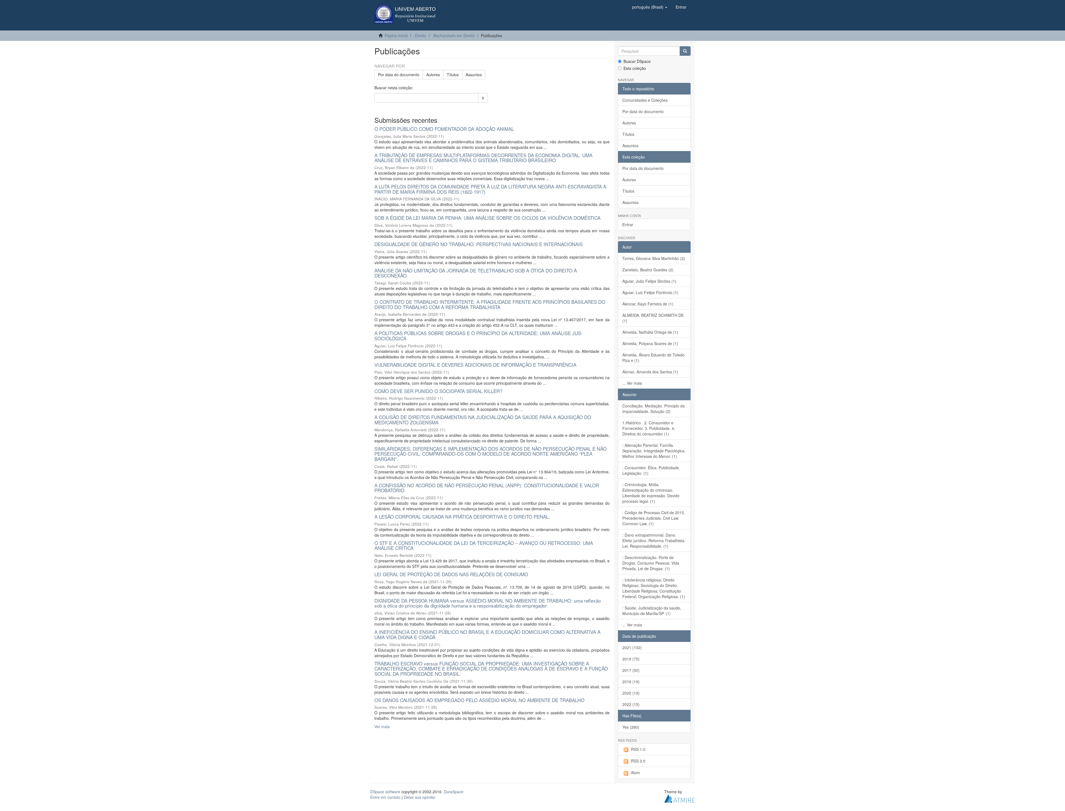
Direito (420, 35)
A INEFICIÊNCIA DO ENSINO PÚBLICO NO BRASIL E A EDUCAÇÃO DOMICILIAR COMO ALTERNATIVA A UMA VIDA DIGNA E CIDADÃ (487, 634)
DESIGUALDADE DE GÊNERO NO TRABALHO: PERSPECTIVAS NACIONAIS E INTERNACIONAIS (478, 244)
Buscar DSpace (637, 61)
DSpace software (385, 791)
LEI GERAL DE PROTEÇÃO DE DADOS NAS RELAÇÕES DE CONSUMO (451, 574)
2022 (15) (631, 704)
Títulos (453, 74)
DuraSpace (453, 791)
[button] (649, 7)
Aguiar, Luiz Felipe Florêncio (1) (650, 292)
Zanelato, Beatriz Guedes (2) (647, 269)
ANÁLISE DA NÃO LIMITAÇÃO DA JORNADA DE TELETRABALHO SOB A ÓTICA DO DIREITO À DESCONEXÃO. (475, 273)
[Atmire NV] (679, 797)
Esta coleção (634, 68)
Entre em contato (385, 797)
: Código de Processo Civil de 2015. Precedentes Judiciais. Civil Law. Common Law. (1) (653, 518)
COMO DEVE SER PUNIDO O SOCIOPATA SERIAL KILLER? (438, 390)
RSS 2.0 (638, 761)
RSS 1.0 (638, 749)
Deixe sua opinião (419, 797)
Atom (635, 772)
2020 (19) (631, 693)
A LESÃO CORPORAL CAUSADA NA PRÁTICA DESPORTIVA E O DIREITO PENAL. (462, 516)
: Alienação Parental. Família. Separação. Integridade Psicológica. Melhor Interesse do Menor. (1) (654, 450)
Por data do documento (398, 74)
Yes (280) (630, 727)
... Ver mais (632, 383)
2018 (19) (631, 681)
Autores (433, 74)
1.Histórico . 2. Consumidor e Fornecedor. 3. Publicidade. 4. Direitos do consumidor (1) (648, 428)
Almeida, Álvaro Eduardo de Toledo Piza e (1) (653, 357)
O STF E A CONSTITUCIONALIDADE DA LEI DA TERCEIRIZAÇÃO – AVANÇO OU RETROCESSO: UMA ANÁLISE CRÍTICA (483, 545)
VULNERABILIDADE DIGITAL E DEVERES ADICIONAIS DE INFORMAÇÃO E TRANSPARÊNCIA (475, 364)
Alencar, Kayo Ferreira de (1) (647, 304)
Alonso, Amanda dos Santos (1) (650, 371)
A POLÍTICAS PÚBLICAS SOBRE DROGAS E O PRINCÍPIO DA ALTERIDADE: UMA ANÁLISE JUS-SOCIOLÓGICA (478, 336)
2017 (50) (631, 670)
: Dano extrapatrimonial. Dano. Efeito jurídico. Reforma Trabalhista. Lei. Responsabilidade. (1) (653, 540)
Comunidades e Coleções (645, 100)
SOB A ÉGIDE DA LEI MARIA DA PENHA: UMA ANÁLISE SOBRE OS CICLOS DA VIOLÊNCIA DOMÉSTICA (487, 217)
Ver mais (382, 726)
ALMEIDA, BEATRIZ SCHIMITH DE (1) (653, 317)
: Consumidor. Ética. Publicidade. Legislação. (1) (651, 470)
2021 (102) (632, 647)
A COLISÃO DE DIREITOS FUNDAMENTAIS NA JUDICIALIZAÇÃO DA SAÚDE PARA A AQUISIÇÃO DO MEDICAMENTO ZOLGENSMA (482, 420)
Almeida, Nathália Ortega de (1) (650, 332)
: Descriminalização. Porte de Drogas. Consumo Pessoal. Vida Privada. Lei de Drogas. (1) (650, 563)
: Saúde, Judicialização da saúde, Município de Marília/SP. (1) (651, 610)
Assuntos (474, 74)
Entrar (627, 224)
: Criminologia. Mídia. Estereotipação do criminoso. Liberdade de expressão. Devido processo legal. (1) (650, 493)
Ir (483, 98)
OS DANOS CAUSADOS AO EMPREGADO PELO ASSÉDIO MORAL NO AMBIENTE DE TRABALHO (479, 700)
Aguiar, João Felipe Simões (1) (649, 281)
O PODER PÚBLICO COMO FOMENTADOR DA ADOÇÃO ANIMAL (444, 128)
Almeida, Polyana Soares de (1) (650, 343)
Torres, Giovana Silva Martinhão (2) (653, 258)
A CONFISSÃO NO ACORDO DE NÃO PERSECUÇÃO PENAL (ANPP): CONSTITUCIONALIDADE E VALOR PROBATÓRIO (486, 488)
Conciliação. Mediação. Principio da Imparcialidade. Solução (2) (653, 408)
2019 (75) (631, 659)
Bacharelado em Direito (454, 35)
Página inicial (396, 35)
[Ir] (685, 51)
